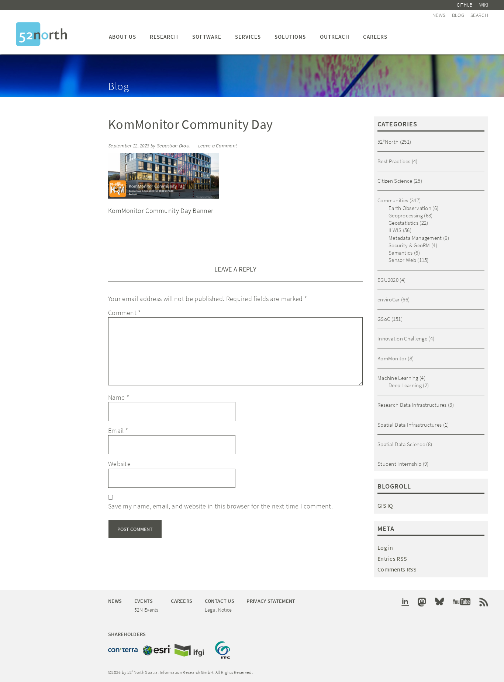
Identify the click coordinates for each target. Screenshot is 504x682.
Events (143, 601)
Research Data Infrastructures (412, 404)
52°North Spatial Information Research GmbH (41, 34)
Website (119, 463)
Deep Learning (405, 385)
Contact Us (219, 601)
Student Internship (399, 463)
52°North (387, 141)
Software (206, 36)
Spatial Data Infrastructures (409, 424)
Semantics (401, 252)
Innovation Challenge (402, 338)
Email (118, 430)
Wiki (483, 5)
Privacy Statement (270, 601)
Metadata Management (415, 237)
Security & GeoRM (409, 245)
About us (122, 36)
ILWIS (395, 230)
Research (164, 36)
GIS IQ (385, 505)
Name (118, 397)
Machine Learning (397, 377)
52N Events (146, 609)
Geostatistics (403, 222)
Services (248, 36)
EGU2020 (387, 279)
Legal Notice (218, 609)
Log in (385, 547)
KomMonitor (392, 358)
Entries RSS (392, 558)
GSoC (383, 318)
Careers (375, 36)
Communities (392, 200)
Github (465, 5)
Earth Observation (410, 207)
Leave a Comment (217, 146)
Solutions (290, 36)
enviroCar (388, 299)
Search (479, 15)
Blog (458, 15)
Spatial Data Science (401, 444)
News (438, 15)
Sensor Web (402, 259)
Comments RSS (397, 569)
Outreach (334, 36)
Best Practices (393, 161)
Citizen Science (394, 180)
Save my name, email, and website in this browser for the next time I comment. (220, 506)
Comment (124, 312)
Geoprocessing (406, 215)
